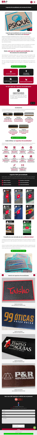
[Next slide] (31, 29)
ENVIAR (18, 429)
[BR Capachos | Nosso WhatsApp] (34, 427)
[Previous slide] (28, 29)
